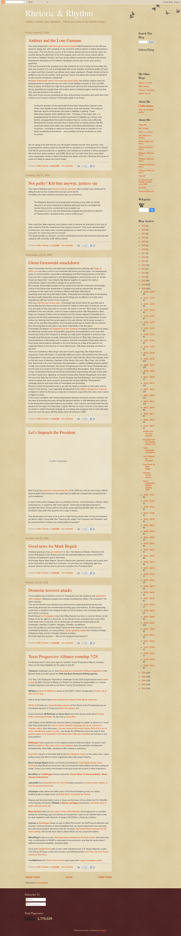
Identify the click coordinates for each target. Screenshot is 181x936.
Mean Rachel (34, 811)
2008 (144, 289)
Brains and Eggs (70, 803)
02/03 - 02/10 (149, 641)
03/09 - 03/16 (149, 611)
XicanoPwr (33, 754)
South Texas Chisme (55, 860)
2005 (144, 680)
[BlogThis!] (85, 166)
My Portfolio (143, 128)
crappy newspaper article (90, 860)
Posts (30, 900)
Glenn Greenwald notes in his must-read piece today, (55, 81)
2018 (144, 249)
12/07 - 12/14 (149, 310)
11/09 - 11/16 (149, 334)
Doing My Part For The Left (55, 783)
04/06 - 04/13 (149, 586)
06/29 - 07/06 (149, 513)
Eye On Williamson (48, 691)
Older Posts (105, 877)
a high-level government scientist (62, 46)
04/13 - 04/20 (149, 580)
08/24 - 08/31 (149, 401)
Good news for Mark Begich (52, 546)
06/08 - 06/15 (149, 531)
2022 (144, 234)
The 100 (142, 176)
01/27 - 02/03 (149, 647)
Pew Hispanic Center (76, 754)
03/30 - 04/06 (149, 592)
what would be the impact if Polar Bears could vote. (75, 700)
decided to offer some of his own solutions (54, 745)
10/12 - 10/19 (149, 359)
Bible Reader (144, 86)
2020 (144, 242)
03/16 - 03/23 (149, 604)
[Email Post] (78, 166)
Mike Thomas (147, 106)
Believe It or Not (145, 83)
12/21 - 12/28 (149, 298)
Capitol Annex (45, 849)
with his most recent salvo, (49, 303)
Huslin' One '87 (145, 94)
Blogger (103, 930)
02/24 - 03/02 (149, 623)
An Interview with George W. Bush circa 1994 (146, 182)
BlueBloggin (44, 823)
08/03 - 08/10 (149, 420)
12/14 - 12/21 (149, 304)
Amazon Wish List (146, 191)
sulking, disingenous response (93, 389)
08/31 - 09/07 (149, 395)
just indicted (56, 552)
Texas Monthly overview (59, 705)
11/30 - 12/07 (149, 316)
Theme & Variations (147, 90)
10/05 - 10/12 (149, 365)
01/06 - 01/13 (149, 665)
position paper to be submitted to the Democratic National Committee (59, 734)
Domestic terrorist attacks (50, 590)
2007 (144, 673)
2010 (144, 281)
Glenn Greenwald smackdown (53, 262)
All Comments (34, 904)
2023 (144, 230)
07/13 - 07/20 (149, 501)
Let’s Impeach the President (51, 432)
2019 (144, 245)
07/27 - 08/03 (149, 426)
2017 (144, 253)
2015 (144, 261)
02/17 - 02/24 (149, 629)
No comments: (68, 166)
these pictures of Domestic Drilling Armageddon (80, 671)
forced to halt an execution (64, 189)
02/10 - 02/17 (149, 635)
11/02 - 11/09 (149, 340)
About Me (142, 125)
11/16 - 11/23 (149, 328)
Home (69, 877)
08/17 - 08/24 (149, 408)
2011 (144, 277)
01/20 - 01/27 (149, 653)
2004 (144, 684)
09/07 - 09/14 (149, 389)
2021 (144, 238)
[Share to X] (88, 166)
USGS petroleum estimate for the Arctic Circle (74, 837)
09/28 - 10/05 (149, 371)
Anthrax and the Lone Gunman (54, 40)
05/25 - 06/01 (149, 543)
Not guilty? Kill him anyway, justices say (63, 183)
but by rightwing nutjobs (76, 630)
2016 (144, 257)
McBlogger (33, 743)
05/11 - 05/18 (149, 556)
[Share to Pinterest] (93, 166)
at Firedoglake (48, 616)
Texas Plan (71, 717)
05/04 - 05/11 (149, 562)
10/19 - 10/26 (149, 353)
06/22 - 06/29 (149, 519)
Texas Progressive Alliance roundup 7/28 (63, 656)
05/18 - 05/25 (149, 550)
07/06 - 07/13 (149, 507)
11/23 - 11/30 (149, 322)
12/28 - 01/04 (149, 292)
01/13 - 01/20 (149, 659)
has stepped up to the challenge (64, 329)
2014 (144, 265)
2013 (144, 269)
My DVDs (142, 188)
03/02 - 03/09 (149, 617)
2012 (144, 273)
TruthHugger (47, 774)
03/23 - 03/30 (149, 598)
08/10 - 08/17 (149, 414)
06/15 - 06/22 (149, 525)
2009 (144, 285)
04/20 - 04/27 (149, 574)
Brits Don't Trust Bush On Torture (75, 794)
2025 (144, 226)
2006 (144, 677)
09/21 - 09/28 (149, 377)
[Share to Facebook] (91, 166)
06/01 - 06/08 (149, 537)
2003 (144, 688)
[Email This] (83, 166)
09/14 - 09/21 (149, 383)
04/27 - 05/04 (149, 568)
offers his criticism (67, 708)
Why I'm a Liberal (146, 132)
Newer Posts (32, 877)
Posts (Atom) (42, 883)
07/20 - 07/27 (149, 495)
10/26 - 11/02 (149, 347)
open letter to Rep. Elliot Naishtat (64, 811)
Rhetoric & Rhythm (59, 13)
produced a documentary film (55, 490)
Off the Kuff (33, 705)
